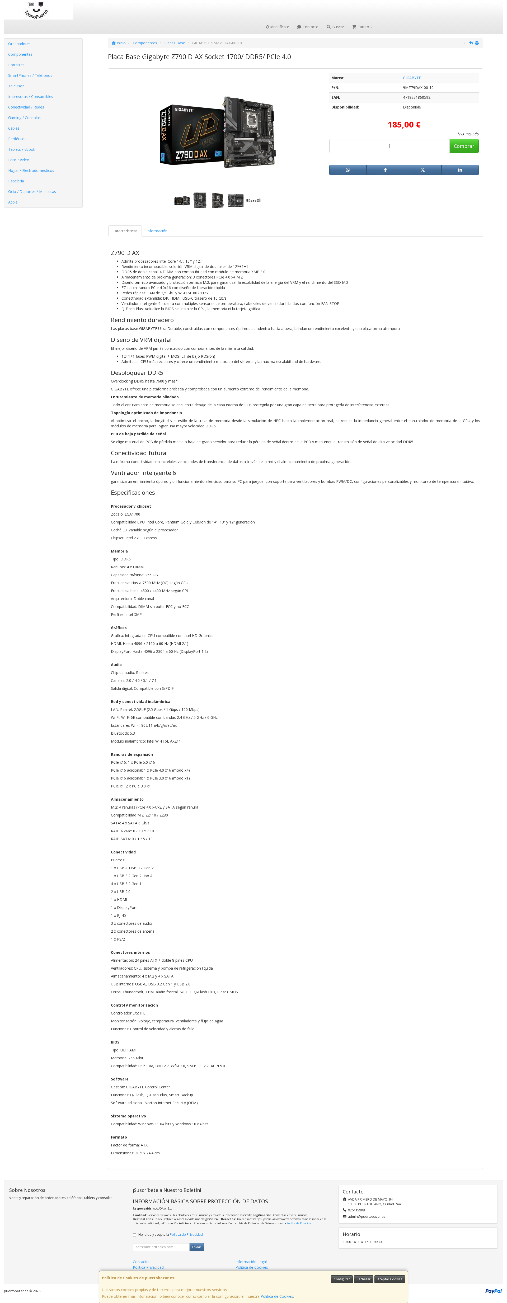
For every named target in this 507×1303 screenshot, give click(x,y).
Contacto (310, 26)
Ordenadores (19, 43)
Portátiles (16, 64)
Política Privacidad (148, 1267)
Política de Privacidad (299, 1223)
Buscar (337, 26)
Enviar (196, 1247)
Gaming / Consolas (24, 117)
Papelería (16, 180)
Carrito (363, 26)
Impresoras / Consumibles (30, 96)
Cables (14, 128)
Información (157, 230)
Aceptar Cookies (389, 1279)
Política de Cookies (277, 1296)
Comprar (464, 146)
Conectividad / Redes (26, 107)
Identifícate (279, 26)
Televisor (16, 85)
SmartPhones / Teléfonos (30, 75)
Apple (13, 202)
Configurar (342, 1279)
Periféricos (17, 138)
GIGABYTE (412, 77)
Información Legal (251, 1261)
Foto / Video (18, 159)
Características (125, 230)
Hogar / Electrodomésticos (31, 170)
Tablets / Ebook (21, 149)
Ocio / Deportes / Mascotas (32, 191)
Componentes (20, 54)
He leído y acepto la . (171, 1234)
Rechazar (363, 1279)
